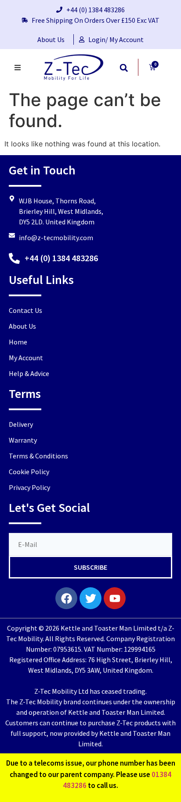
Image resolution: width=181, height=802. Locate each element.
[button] (123, 67)
